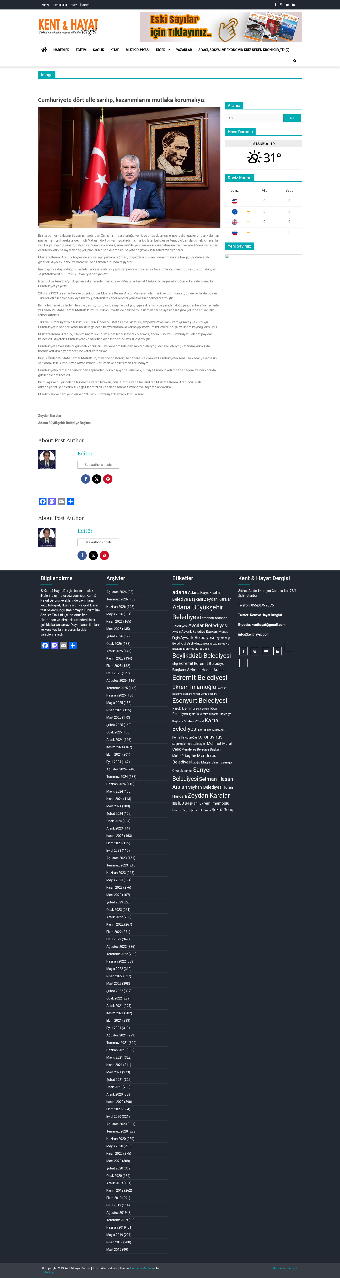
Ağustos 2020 (116, 1124)
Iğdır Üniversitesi (200, 714)
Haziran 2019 (116, 1227)
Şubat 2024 (114, 813)
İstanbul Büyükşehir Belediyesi (191, 810)
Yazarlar (184, 50)
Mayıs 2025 (114, 703)
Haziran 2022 (116, 961)
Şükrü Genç (222, 809)
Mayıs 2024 (114, 791)
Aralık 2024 (114, 740)
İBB (174, 803)
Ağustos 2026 (116, 592)
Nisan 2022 (114, 976)
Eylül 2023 (113, 850)
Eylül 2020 (113, 1116)
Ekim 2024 (114, 754)
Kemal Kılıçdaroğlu (184, 737)
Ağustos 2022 (116, 946)
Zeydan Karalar (209, 795)
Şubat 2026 (114, 636)
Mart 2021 (113, 1072)
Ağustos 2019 (116, 1212)
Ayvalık (176, 631)
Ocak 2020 (114, 1176)
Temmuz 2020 (117, 1131)
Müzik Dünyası (138, 50)
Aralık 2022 (114, 917)
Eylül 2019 (113, 1205)
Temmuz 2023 (117, 865)
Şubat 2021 (114, 1079)
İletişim (85, 4)
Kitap (115, 50)
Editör (85, 453)
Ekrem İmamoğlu (194, 687)
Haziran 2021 (116, 1050)
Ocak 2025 (114, 732)
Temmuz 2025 (117, 688)
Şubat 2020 (114, 1168)
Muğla (196, 762)
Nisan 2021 (114, 1065)
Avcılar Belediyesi (208, 625)
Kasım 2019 (115, 1190)
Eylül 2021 (113, 1028)
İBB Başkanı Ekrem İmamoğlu (203, 803)
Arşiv (74, 4)
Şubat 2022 (114, 991)
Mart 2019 (113, 1249)
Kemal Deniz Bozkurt (212, 729)
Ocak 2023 (114, 910)
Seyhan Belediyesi (205, 787)
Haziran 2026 (116, 607)
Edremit (186, 663)
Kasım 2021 (115, 1013)
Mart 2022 (113, 983)
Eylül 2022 (113, 939)
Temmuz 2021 (117, 1043)
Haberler (61, 50)
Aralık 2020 (114, 1094)
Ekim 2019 (114, 1198)
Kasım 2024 (115, 747)
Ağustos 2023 (116, 858)
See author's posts (98, 464)
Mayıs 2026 (114, 614)
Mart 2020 (113, 1161)
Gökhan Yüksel (201, 708)
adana (179, 592)
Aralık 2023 (114, 828)
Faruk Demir (182, 708)
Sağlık (98, 50)
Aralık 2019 (114, 1183)
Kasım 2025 (115, 658)
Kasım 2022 (115, 924)
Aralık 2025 (114, 651)
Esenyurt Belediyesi (199, 700)
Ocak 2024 (114, 821)
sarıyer (188, 770)
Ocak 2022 (114, 998)
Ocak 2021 (114, 1087)
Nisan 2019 (114, 1242)
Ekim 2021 (114, 1020)
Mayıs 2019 (114, 1235)
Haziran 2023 (116, 873)
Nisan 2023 (114, 887)
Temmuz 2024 (117, 776)
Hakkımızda (278, 1268)
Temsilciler (60, 4)
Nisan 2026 (114, 621)
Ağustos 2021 (116, 1035)
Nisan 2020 (114, 1153)
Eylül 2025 (113, 673)
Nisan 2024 (114, 799)
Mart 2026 (113, 629)
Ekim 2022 (114, 932)
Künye (45, 4)
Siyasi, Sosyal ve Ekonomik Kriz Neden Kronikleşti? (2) (244, 50)
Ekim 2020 (114, 1109)
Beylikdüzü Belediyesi (201, 655)
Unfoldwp (47, 1272)
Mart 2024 (113, 806)
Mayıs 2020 (114, 1146)
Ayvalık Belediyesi (197, 637)
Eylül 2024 (113, 762)
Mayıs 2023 (114, 880)
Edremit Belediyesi (199, 677)
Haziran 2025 (116, 695)
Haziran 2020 (116, 1139)
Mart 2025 (113, 717)
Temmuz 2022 (117, 954)
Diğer (160, 50)
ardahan (208, 618)
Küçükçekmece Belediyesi (189, 743)
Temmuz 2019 (117, 1220)
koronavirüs (210, 737)
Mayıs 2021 (114, 1057)
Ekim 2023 (114, 843)
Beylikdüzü (194, 643)
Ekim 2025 (114, 666)
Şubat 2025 (114, 725)
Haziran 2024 (116, 784)
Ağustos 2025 (116, 680)
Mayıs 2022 (114, 969)
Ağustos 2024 (116, 769)
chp (175, 664)
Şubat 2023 (114, 902)
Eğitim (81, 50)
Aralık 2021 (114, 1006)
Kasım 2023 (115, 836)
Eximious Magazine (142, 1268)
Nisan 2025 (114, 710)
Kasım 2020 (115, 1102)
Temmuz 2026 (117, 599)
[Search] (295, 61)
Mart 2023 (113, 895)
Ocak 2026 (114, 643)
